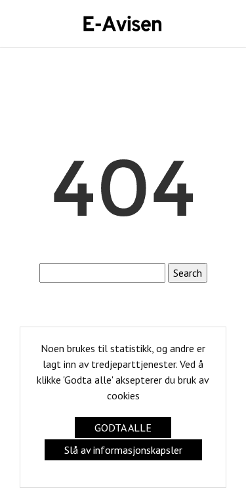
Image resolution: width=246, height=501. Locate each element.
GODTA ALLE (123, 427)
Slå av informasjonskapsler (123, 449)
